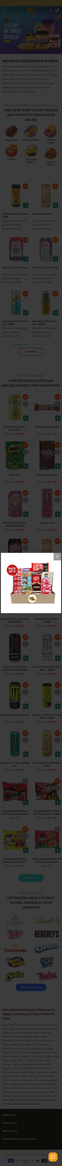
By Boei (53, 1164)
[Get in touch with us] (52, 1156)
